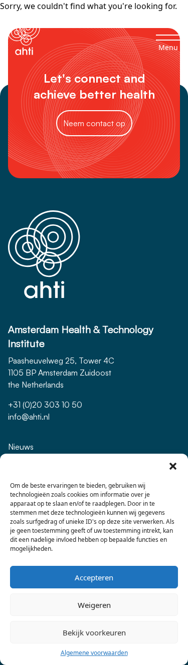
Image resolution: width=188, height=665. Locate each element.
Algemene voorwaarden (94, 652)
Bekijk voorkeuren (94, 632)
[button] (173, 466)
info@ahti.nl (29, 417)
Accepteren (94, 577)
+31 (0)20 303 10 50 (45, 405)
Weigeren (94, 605)
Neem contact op (94, 123)
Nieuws (21, 447)
